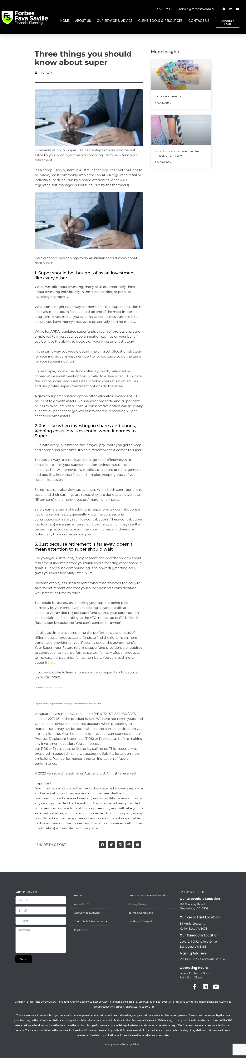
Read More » (163, 103)
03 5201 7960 (164, 9)
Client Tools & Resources (160, 20)
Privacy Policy (137, 904)
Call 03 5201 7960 (192, 892)
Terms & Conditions (141, 912)
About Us (83, 20)
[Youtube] (237, 9)
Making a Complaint (142, 921)
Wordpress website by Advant (123, 1044)
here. (52, 662)
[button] (102, 844)
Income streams (168, 96)
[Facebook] (224, 9)
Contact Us (198, 20)
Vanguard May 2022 (52, 687)
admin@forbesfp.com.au (197, 9)
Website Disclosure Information (148, 895)
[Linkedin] (231, 9)
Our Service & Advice (114, 20)
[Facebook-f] (194, 987)
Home (64, 20)
